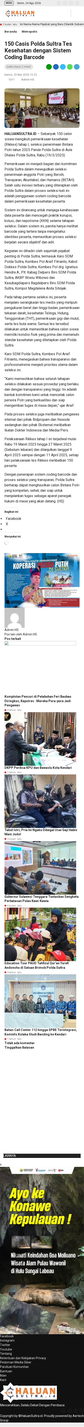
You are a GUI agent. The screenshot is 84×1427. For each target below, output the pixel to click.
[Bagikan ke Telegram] (76, 66)
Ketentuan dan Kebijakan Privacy (23, 1358)
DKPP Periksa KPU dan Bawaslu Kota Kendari (38, 768)
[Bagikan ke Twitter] (62, 66)
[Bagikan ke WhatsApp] (69, 66)
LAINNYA (9, 1155)
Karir (3, 1380)
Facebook (7, 1336)
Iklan (3, 1375)
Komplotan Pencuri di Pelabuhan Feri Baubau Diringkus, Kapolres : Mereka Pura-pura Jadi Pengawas (37, 701)
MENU (9, 3)
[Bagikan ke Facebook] (55, 66)
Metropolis (29, 31)
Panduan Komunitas (14, 1367)
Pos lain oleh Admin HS (20, 634)
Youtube (6, 1349)
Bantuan (6, 1371)
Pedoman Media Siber (15, 1362)
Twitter (5, 1345)
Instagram (7, 1340)
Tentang (6, 1353)
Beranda (10, 31)
